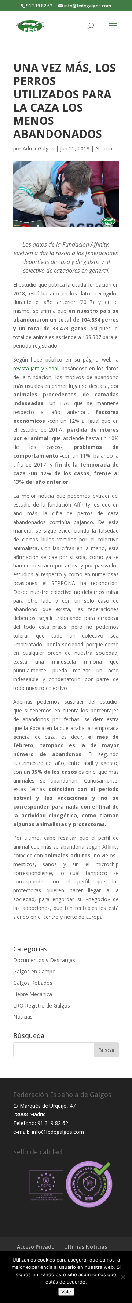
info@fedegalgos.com (57, 1131)
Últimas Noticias (85, 1246)
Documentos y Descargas (44, 960)
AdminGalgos (38, 148)
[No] (122, 1277)
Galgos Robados (32, 982)
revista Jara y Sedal (35, 368)
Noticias (105, 148)
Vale (66, 1292)
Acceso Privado (36, 1246)
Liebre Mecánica (32, 994)
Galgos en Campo (34, 971)
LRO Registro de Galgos (41, 1005)
